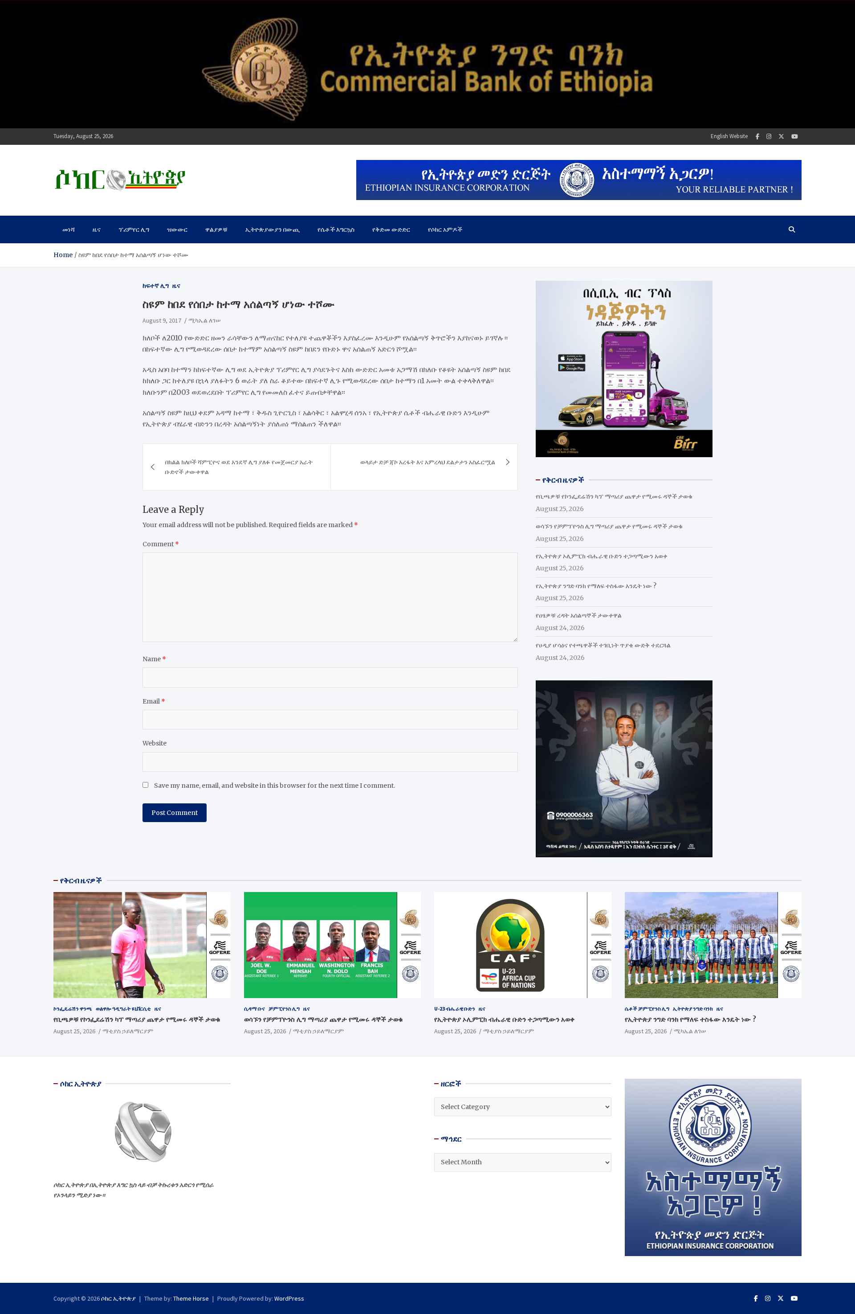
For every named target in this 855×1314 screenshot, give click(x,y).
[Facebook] (757, 136)
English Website (729, 136)
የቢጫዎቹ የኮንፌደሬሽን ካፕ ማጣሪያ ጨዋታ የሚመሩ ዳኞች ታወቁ (614, 496)
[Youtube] (795, 136)
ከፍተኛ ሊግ (155, 286)
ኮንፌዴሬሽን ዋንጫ (72, 1008)
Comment (160, 544)
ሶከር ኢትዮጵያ (118, 1298)
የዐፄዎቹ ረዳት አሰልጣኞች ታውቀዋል (579, 615)
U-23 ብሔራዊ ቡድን (454, 1008)
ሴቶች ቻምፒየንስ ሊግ (647, 1008)
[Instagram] (769, 136)
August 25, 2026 (74, 1031)
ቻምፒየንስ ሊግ (284, 1008)
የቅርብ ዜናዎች (81, 880)
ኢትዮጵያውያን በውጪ (272, 229)
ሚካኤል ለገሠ (204, 320)
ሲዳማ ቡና (254, 1008)
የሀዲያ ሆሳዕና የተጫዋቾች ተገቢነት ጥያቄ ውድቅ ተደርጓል (603, 645)
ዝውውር (177, 229)
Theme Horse (191, 1298)
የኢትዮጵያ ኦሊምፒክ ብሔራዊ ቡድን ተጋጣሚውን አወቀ (602, 556)
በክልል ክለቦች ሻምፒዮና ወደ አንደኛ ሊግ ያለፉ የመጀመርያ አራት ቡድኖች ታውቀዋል (239, 467)
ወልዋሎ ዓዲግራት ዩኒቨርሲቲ (123, 1008)
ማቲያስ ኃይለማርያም (127, 1031)
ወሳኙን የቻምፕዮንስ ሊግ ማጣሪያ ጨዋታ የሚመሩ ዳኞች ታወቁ (609, 526)
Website (154, 743)
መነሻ (68, 229)
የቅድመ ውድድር (391, 229)
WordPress (289, 1298)
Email (153, 701)
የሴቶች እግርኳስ (336, 229)
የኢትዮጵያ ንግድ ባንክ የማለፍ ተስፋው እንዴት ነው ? (596, 586)
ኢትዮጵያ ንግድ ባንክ (693, 1008)
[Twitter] (781, 136)
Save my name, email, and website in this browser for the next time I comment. (274, 786)
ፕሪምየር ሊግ (133, 229)
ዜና (97, 229)
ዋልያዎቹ (216, 229)
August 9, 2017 (161, 320)
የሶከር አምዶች (445, 229)
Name (154, 659)
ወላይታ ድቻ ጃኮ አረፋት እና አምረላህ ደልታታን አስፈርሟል (427, 462)
